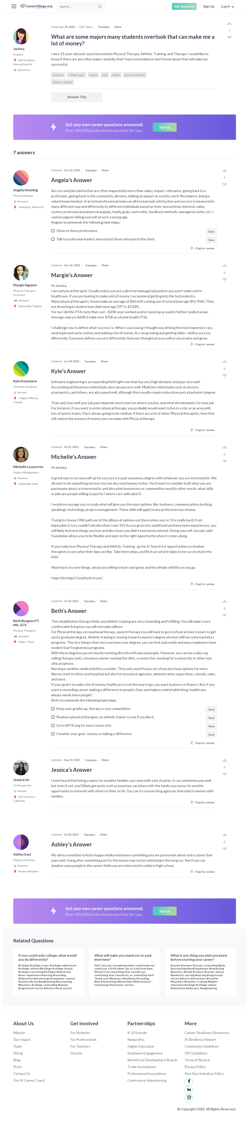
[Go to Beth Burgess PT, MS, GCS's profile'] (22, 610)
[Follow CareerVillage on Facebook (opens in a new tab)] (189, 1082)
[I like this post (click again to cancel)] (229, 23)
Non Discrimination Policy (204, 1073)
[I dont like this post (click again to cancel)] (229, 37)
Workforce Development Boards (152, 1060)
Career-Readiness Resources (207, 1032)
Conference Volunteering (147, 1080)
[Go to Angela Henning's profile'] (22, 179)
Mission (19, 1032)
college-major (76, 75)
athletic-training (62, 82)
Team (17, 1046)
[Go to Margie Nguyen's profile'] (22, 274)
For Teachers (80, 1046)
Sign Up (208, 6)
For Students (80, 1032)
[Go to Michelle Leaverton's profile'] (22, 456)
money (93, 75)
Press (17, 1067)
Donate (76, 1053)
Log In (225, 6)
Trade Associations (141, 1067)
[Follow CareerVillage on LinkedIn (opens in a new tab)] (189, 1090)
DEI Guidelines (196, 1053)
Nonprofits (135, 1039)
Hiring (18, 1053)
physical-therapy (135, 75)
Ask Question (184, 6)
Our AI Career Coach (29, 1080)
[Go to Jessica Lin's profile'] (22, 769)
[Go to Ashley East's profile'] (22, 843)
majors (116, 75)
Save (211, 231)
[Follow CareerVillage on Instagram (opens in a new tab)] (189, 1098)
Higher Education (140, 1046)
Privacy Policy (195, 1067)
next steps (111, 222)
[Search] (100, 6)
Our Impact (22, 1039)
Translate (103, 26)
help (104, 75)
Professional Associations (146, 1073)
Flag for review (202, 248)
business (58, 75)
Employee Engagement (145, 1053)
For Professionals (83, 1039)
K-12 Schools (137, 1032)
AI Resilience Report (200, 1039)
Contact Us (21, 1073)
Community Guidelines (202, 1046)
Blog (16, 1060)
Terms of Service (197, 1060)
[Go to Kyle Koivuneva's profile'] (22, 370)
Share (117, 26)
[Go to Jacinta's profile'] (22, 38)
